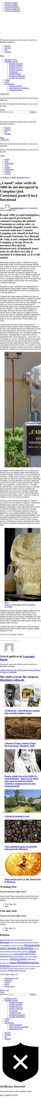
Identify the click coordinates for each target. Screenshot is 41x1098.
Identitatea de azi (11, 60)
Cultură (7, 80)
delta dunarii (20, 945)
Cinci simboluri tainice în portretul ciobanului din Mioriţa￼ (21, 847)
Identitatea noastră (11, 62)
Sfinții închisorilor (15, 86)
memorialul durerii (22, 954)
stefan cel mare (8, 968)
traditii (33, 968)
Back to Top (4, 990)
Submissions (9, 163)
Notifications (9, 170)
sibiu (1, 968)
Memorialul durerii (16, 90)
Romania (23, 962)
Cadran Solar (4, 670)
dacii (15, 945)
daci (7, 945)
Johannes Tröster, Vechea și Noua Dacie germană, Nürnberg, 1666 (20, 744)
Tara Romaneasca (19, 968)
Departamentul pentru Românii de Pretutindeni (20, 947)
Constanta (24, 670)
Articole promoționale (12, 11)
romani (13, 962)
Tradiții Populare (15, 74)
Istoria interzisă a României (19, 88)
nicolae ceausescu (4, 959)
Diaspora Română (11, 5)
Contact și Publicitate (12, 9)
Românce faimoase (16, 70)
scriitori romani (36, 966)
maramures (3, 954)
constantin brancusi (32, 942)
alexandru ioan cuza (7, 940)
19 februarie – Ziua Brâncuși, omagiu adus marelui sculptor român (22, 711)
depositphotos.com (11, 978)
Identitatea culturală (12, 679)
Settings (7, 172)
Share (7, 603)
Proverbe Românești (12, 7)
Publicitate (8, 980)
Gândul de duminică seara (17, 816)
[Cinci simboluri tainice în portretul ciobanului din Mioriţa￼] (23, 831)
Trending (8, 52)
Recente (7, 46)
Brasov (23, 940)
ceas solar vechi (15, 670)
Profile (7, 159)
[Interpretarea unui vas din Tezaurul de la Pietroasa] (23, 864)
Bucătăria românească (17, 76)
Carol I (12, 942)
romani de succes (17, 966)
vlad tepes (22, 970)
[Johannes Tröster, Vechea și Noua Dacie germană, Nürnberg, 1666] (23, 728)
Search (33, 112)
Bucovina (29, 940)
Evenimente (13, 72)
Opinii (7, 82)
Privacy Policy (10, 986)
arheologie (17, 940)
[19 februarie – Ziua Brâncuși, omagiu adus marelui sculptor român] (23, 695)
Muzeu (35, 956)
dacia (11, 945)
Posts (6, 161)
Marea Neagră (10, 954)
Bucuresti (4, 942)
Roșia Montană (27, 966)
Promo (7, 984)
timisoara (27, 968)
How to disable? (6, 1095)
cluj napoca (17, 942)
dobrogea (36, 948)
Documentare (9, 84)
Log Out (8, 174)
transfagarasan (4, 970)
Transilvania (13, 970)
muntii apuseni (28, 956)
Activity (7, 167)
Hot (6, 50)
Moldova (21, 956)
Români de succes (15, 68)
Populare (8, 48)
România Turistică (11, 3)
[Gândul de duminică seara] (23, 801)
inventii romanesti (5, 951)
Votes (7, 165)
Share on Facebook (24, 605)
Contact (7, 982)
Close (2, 992)
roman (7, 963)
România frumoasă (16, 64)
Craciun (2, 945)
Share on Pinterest (11, 605)
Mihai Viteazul (13, 956)
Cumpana (31, 670)
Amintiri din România (17, 78)
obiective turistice (18, 959)
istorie (32, 951)
